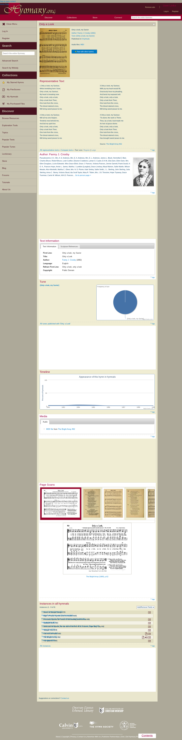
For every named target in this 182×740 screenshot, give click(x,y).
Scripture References (69, 246)
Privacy (73, 737)
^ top (153, 150)
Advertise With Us (94, 737)
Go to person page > (83, 175)
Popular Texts (8, 140)
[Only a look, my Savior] (49, 285)
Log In (5, 31)
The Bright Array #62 (114, 144)
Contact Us (81, 737)
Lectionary (7, 154)
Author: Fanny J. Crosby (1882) (84, 33)
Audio (45, 422)
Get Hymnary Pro (132, 737)
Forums (5, 175)
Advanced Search (10, 61)
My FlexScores (13, 89)
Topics (5, 132)
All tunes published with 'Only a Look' (55, 324)
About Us (6, 189)
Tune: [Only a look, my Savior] (83, 36)
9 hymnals (86, 39)
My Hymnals (12, 97)
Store (95, 17)
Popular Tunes (8, 147)
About (58, 737)
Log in (166, 11)
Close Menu (11, 24)
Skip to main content (8, 1)
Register (175, 11)
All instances (45, 646)
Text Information (49, 246)
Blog (4, 168)
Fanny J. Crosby (69, 260)
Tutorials (6, 182)
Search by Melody (10, 68)
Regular (86, 150)
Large (93, 150)
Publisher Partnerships (111, 737)
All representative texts (49, 150)
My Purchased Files (16, 104)
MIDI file (49, 429)
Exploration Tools (10, 125)
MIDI (82, 45)
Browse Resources (10, 118)
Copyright (65, 737)
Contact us (65, 698)
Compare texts (67, 150)
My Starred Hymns (15, 82)
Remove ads (150, 7)
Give (122, 737)
